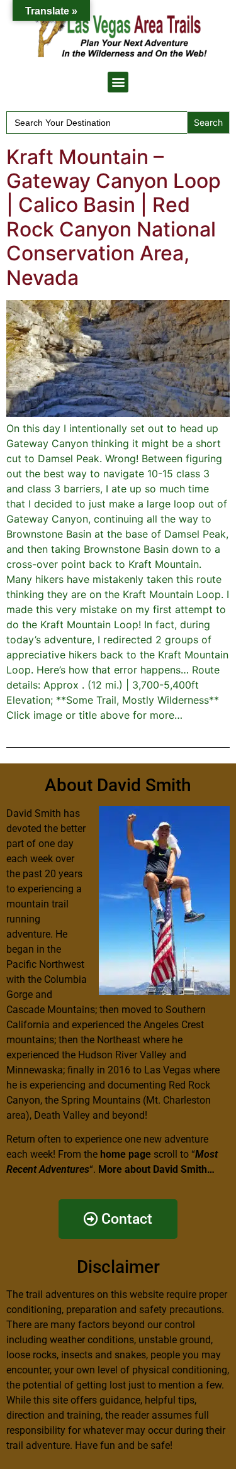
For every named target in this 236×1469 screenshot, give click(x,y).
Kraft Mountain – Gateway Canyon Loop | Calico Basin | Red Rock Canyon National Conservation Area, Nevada (113, 217)
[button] (118, 82)
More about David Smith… (156, 1169)
